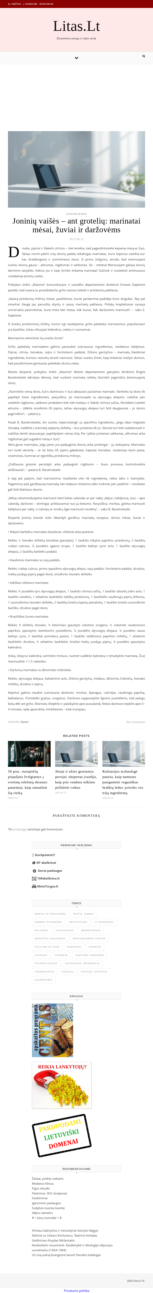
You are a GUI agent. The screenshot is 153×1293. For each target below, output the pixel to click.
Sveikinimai (40, 1198)
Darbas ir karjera (48, 921)
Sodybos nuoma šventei (48, 1208)
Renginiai (74, 946)
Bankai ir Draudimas (50, 913)
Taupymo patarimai (89, 955)
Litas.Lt (76, 25)
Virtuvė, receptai (94, 971)
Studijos (41, 955)
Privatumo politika (76, 1291)
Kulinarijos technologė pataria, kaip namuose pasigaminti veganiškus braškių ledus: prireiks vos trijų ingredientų (122, 782)
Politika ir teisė (47, 946)
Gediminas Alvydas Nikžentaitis (53, 1240)
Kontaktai (46, 3)
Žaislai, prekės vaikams (48, 1179)
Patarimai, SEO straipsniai (49, 1193)
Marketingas (91, 930)
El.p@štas (14, 3)
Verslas (68, 971)
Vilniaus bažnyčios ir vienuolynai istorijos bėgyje (65, 1230)
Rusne (25, 722)
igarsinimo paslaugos (46, 1203)
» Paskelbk (30, 3)
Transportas (44, 971)
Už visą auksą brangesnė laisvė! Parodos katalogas (66, 1255)
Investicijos (78, 921)
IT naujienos (104, 921)
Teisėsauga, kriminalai (82, 963)
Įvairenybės (44, 979)
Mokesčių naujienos (50, 938)
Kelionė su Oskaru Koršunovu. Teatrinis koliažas (64, 1235)
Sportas (95, 946)
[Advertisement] (76, 93)
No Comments (136, 722)
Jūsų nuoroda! (46, 1218)
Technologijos (46, 963)
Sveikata (61, 955)
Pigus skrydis (41, 1188)
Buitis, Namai (84, 913)
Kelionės (41, 930)
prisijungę (19, 829)
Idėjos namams (42, 1213)
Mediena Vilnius (43, 1183)
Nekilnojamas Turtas (89, 938)
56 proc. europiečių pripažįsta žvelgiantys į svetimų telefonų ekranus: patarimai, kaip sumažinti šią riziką (28, 782)
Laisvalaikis (76, 214)
